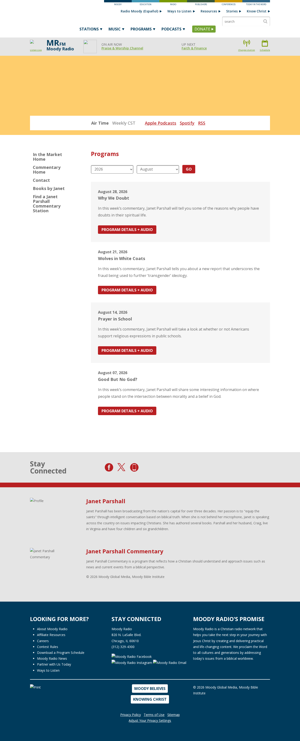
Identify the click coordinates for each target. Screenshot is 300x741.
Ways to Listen (179, 11)
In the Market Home (47, 157)
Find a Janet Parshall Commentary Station (46, 203)
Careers (43, 641)
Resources (209, 11)
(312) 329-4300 (123, 646)
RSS (201, 123)
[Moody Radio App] (134, 467)
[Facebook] (109, 467)
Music (115, 29)
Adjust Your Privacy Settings (150, 720)
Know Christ (256, 11)
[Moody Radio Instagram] (132, 662)
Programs (141, 29)
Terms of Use (154, 714)
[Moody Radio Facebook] (132, 656)
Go (189, 169)
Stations (89, 29)
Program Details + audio (127, 229)
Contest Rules (47, 646)
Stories (232, 11)
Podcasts (171, 29)
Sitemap (173, 714)
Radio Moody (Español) (139, 11)
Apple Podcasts (160, 123)
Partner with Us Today (54, 664)
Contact (41, 180)
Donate (202, 29)
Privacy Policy (130, 714)
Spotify (187, 123)
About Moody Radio (52, 629)
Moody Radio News (52, 658)
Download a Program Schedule (60, 652)
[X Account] (121, 467)
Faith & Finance (194, 48)
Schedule (265, 50)
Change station (246, 50)
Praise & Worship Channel (122, 48)
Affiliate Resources (51, 635)
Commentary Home (46, 169)
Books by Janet (49, 188)
